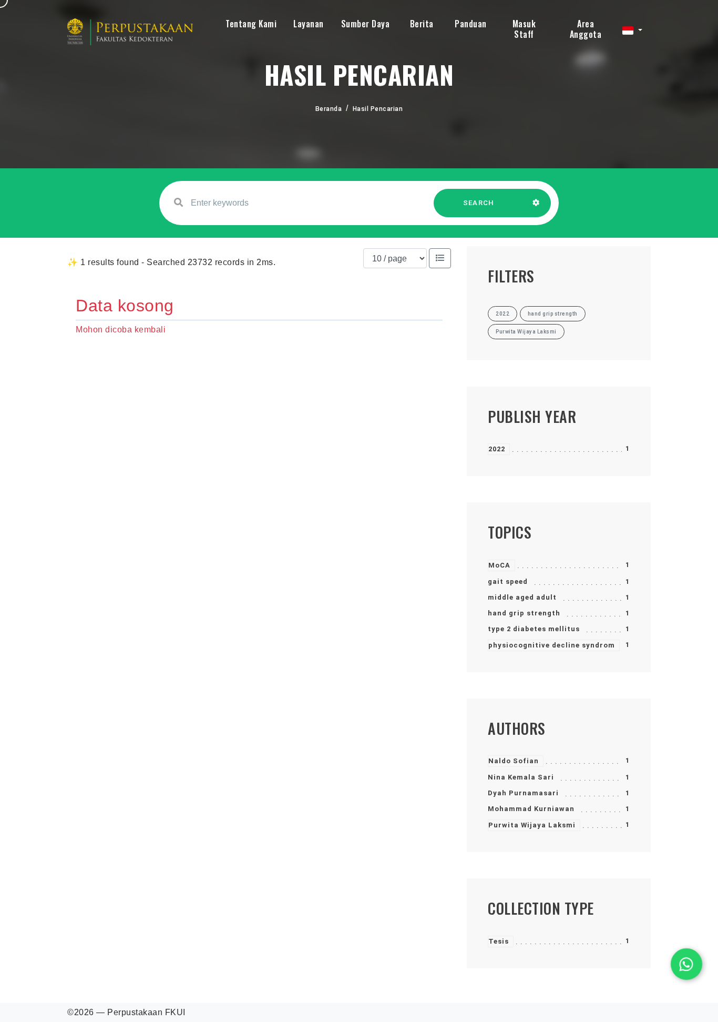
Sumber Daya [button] (365, 23)
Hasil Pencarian (378, 109)
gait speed (508, 581)
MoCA (499, 565)
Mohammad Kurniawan (531, 809)
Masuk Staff (524, 29)
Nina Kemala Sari (521, 777)
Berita (422, 23)
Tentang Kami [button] (250, 23)
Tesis (498, 941)
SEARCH (479, 203)
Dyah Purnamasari (523, 793)
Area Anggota (586, 29)
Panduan (471, 23)
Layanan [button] (308, 23)
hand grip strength (524, 613)
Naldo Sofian (513, 761)
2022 (496, 449)
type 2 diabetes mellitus (534, 629)
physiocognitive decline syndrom (551, 645)
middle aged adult (522, 597)
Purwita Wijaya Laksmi (532, 825)
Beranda (328, 109)
